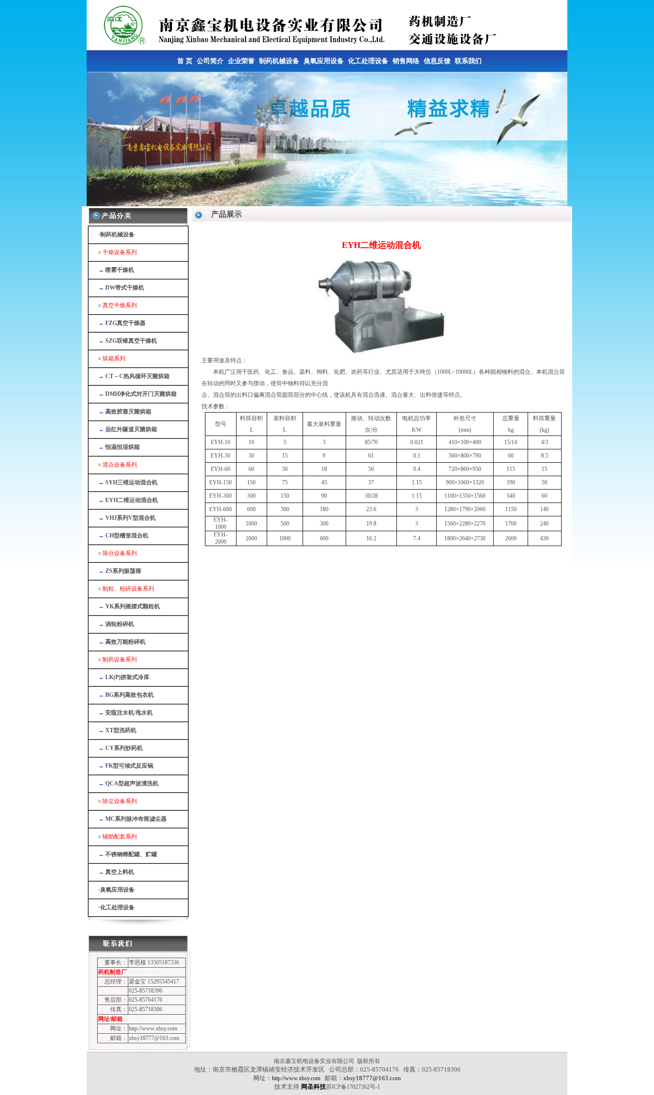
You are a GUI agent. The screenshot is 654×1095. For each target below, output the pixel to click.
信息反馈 (437, 61)
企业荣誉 (241, 61)
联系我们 (468, 61)
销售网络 (406, 61)
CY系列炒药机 (124, 748)
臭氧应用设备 (324, 61)
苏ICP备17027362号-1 (353, 1087)
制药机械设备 (279, 61)
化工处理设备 (368, 61)
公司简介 (210, 61)
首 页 (184, 61)
